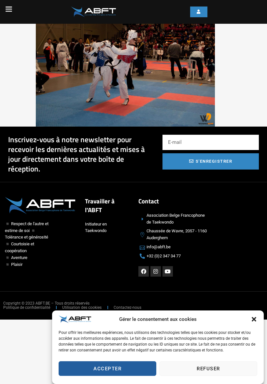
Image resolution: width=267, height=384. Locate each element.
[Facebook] (143, 271)
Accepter (107, 369)
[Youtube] (167, 271)
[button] (254, 319)
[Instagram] (155, 271)
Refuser (208, 369)
